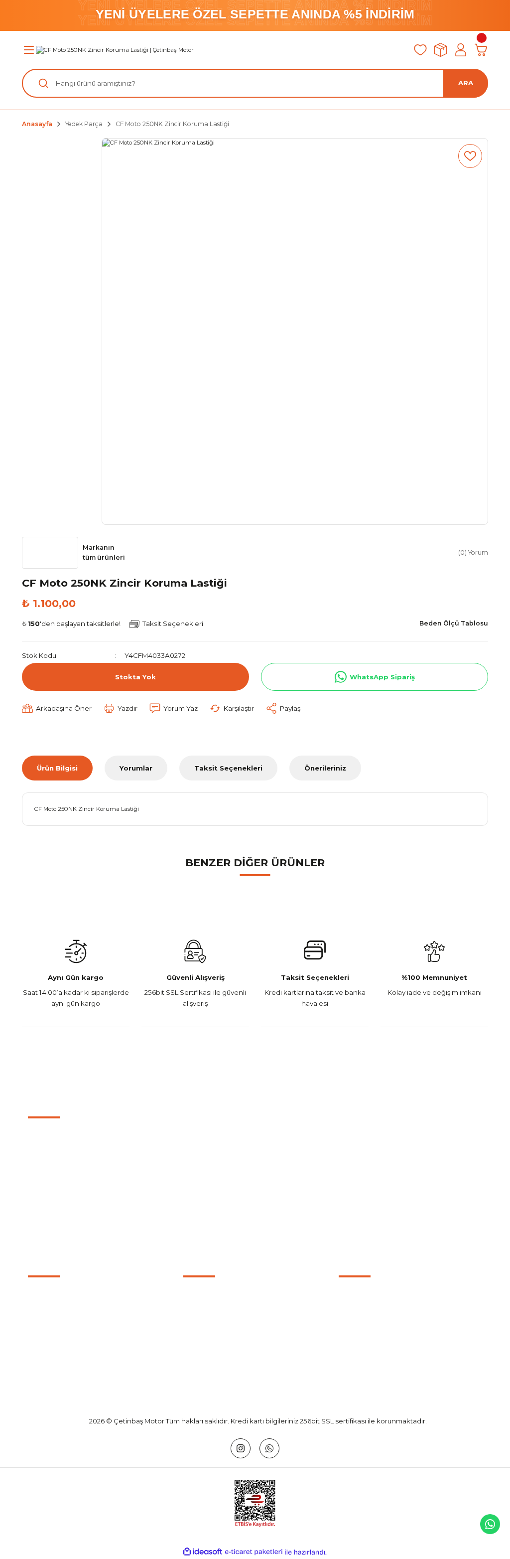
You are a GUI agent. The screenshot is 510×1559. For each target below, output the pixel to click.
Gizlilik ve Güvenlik (368, 1314)
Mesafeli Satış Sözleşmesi (380, 1294)
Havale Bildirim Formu (63, 1333)
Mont (192, 1373)
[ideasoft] (203, 1552)
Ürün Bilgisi (57, 768)
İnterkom (198, 1353)
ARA (465, 83)
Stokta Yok (135, 677)
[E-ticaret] (254, 1552)
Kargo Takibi (48, 1353)
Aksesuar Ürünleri (212, 1314)
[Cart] (481, 50)
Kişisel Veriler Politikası (375, 1353)
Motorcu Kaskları (210, 1294)
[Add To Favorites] (470, 156)
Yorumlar (136, 768)
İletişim (39, 1294)
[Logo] (115, 49)
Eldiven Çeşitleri (209, 1333)
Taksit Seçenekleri (228, 768)
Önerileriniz (325, 768)
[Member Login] (461, 50)
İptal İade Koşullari (368, 1333)
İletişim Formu (51, 1314)
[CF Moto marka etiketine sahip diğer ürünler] (50, 553)
